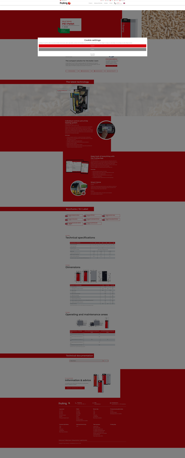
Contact (110, 3)
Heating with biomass (98, 3)
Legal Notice (92, 55)
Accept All (92, 45)
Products (90, 3)
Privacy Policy (92, 54)
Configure (92, 49)
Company (106, 3)
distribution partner (119, 3)
